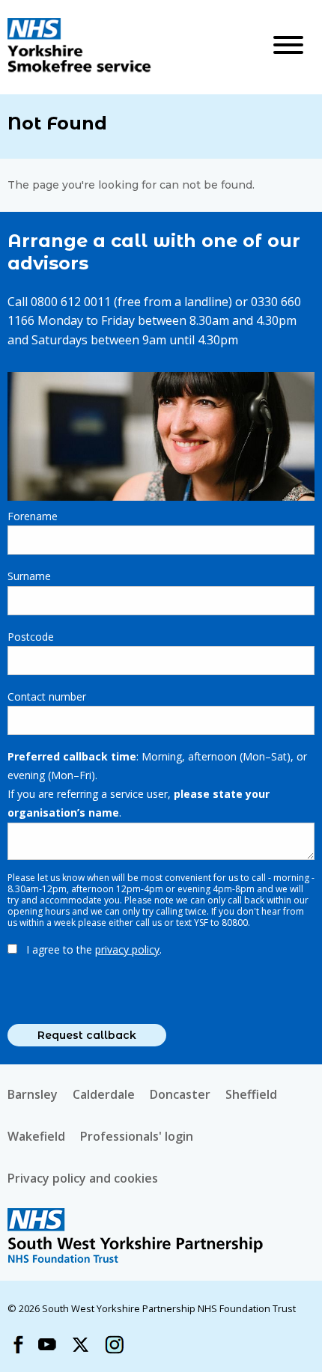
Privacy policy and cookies (82, 1178)
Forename (32, 516)
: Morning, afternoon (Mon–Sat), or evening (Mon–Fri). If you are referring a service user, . (157, 784)
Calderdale (104, 1094)
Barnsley (32, 1094)
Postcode (30, 636)
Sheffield (251, 1094)
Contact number (46, 696)
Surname (29, 576)
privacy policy (127, 949)
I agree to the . (94, 949)
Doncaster (180, 1094)
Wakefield (36, 1136)
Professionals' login (136, 1136)
